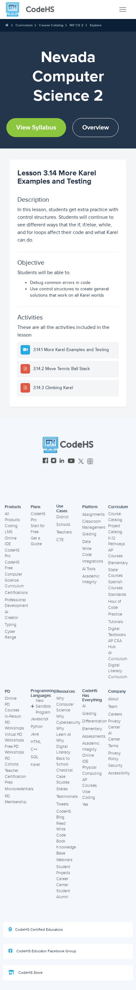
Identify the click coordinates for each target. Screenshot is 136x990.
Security (115, 765)
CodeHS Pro (12, 553)
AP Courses (115, 553)
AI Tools (89, 568)
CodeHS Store (30, 972)
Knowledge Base (66, 850)
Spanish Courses (115, 584)
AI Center (114, 736)
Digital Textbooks (117, 631)
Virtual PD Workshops (14, 737)
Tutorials (115, 621)
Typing (10, 624)
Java (35, 734)
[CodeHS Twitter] (81, 461)
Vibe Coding (88, 794)
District (62, 517)
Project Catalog (115, 528)
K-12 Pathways (116, 541)
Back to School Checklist (64, 764)
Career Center (62, 881)
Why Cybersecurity (68, 719)
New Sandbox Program (43, 706)
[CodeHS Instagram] (53, 461)
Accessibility (119, 773)
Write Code (87, 551)
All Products (12, 516)
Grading (89, 534)
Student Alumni (63, 893)
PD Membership (15, 799)
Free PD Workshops (14, 749)
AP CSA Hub (115, 643)
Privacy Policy (114, 756)
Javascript (39, 719)
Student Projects (63, 869)
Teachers (64, 532)
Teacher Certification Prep (15, 776)
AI (84, 706)
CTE (60, 539)
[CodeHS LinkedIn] (62, 461)
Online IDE (10, 541)
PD (7, 691)
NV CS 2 (76, 25)
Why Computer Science (65, 704)
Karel (35, 764)
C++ (34, 749)
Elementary (118, 562)
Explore (96, 25)
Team (112, 706)
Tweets (62, 804)
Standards (117, 594)
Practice (115, 614)
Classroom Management (93, 524)
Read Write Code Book (61, 832)
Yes (85, 804)
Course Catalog (51, 25)
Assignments (93, 514)
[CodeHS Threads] (90, 461)
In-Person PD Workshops (14, 722)
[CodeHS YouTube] (71, 461)
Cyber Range (10, 634)
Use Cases (61, 508)
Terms (113, 745)
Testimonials (67, 796)
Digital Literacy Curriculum (117, 671)
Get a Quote (36, 541)
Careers (115, 714)
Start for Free (38, 528)
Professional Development (16, 603)
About (113, 699)
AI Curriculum (117, 655)
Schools (63, 524)
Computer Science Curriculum (14, 580)
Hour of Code (114, 604)
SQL (35, 757)
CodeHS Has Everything (92, 695)
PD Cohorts (12, 761)
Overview (95, 127)
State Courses (115, 572)
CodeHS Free (12, 565)
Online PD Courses (12, 704)
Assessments (93, 736)
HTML (36, 741)
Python (37, 726)
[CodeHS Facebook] (45, 461)
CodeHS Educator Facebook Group (45, 951)
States (62, 788)
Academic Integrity (90, 579)
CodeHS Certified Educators (39, 929)
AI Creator (11, 615)
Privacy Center (114, 724)
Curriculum (24, 25)
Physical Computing (92, 770)
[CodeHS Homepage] (32, 9)
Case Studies (63, 779)
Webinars (64, 859)
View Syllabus (36, 127)
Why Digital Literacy (63, 746)
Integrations (92, 561)
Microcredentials (19, 788)
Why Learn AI (63, 731)
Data (86, 541)
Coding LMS (11, 528)
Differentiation (94, 721)
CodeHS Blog (63, 814)
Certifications (16, 592)
